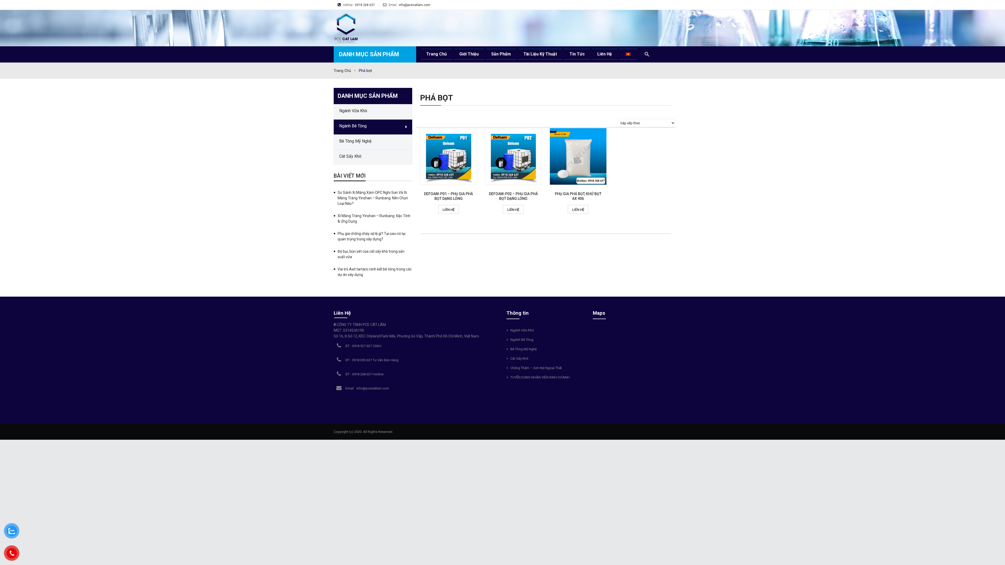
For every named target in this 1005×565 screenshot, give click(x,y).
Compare (470, 209)
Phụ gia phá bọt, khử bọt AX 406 (578, 196)
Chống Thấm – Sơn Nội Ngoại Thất (536, 368)
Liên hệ (449, 210)
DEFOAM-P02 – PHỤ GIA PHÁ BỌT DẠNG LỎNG (513, 196)
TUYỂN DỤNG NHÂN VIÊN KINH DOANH (540, 377)
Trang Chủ (342, 70)
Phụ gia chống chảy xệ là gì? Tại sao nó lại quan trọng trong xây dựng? (371, 236)
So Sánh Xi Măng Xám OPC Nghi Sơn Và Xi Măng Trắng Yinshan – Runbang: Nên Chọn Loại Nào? (373, 198)
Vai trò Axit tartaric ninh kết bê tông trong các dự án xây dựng (375, 272)
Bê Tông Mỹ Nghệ (523, 349)
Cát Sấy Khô (519, 358)
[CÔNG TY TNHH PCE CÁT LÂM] (346, 28)
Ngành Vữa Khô (522, 330)
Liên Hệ (342, 313)
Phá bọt (436, 97)
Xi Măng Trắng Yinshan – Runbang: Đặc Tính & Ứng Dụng (374, 218)
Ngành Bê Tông (521, 340)
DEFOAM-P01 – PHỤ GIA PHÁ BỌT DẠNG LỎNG (448, 196)
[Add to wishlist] (427, 209)
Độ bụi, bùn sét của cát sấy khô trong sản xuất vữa (371, 254)
